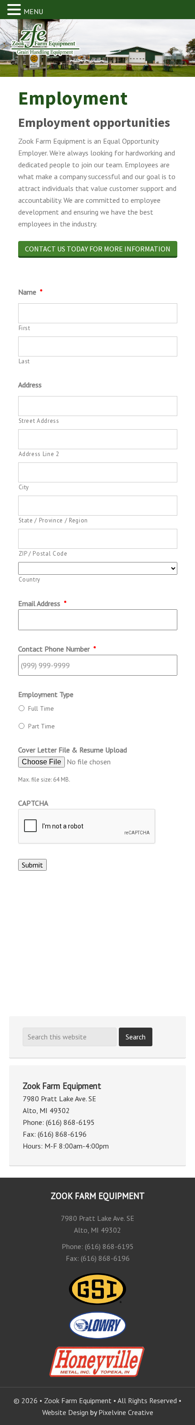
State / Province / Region (53, 520)
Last (24, 361)
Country (30, 579)
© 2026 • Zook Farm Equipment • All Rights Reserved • (97, 1400)
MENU (33, 11)
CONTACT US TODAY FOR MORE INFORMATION (98, 248)
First (24, 328)
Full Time (41, 708)
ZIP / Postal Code (43, 553)
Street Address (39, 421)
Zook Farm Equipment (56, 45)
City (24, 487)
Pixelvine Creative (125, 1412)
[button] (15, 10)
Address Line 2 (39, 454)
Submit (32, 864)
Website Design (65, 1412)
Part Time (41, 726)
